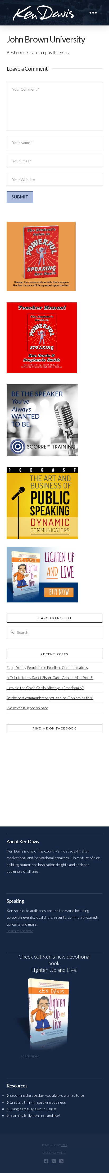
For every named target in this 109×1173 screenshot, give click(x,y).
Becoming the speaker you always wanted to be (47, 1095)
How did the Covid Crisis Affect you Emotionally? (45, 687)
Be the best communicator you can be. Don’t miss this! (50, 697)
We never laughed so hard (27, 708)
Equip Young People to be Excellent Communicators (47, 667)
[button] (93, 12)
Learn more (30, 1056)
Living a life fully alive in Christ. (33, 1109)
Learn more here (20, 931)
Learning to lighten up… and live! (35, 1115)
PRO (64, 1145)
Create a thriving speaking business (38, 1102)
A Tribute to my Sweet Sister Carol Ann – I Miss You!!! (50, 677)
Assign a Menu (54, 1152)
